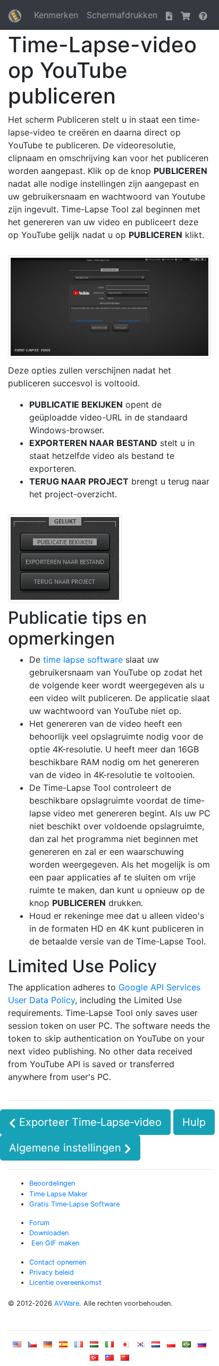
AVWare (66, 1303)
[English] (17, 1346)
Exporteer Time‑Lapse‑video (89, 1122)
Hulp (194, 1122)
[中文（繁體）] (109, 1359)
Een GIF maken (54, 1243)
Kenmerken (56, 15)
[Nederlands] (155, 1346)
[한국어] (140, 1346)
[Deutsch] (47, 1346)
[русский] (202, 1346)
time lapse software (83, 659)
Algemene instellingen (66, 1147)
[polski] (171, 1346)
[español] (63, 1346)
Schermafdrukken (122, 15)
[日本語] (125, 1346)
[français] (78, 1346)
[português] (186, 1346)
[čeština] (32, 1346)
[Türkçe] (94, 1359)
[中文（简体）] (125, 1359)
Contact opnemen (57, 1262)
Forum (39, 1223)
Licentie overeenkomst (65, 1282)
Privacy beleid (51, 1272)
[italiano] (109, 1346)
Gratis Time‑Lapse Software (74, 1204)
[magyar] (94, 1346)
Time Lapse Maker (58, 1194)
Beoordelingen (52, 1183)
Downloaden (49, 1233)
